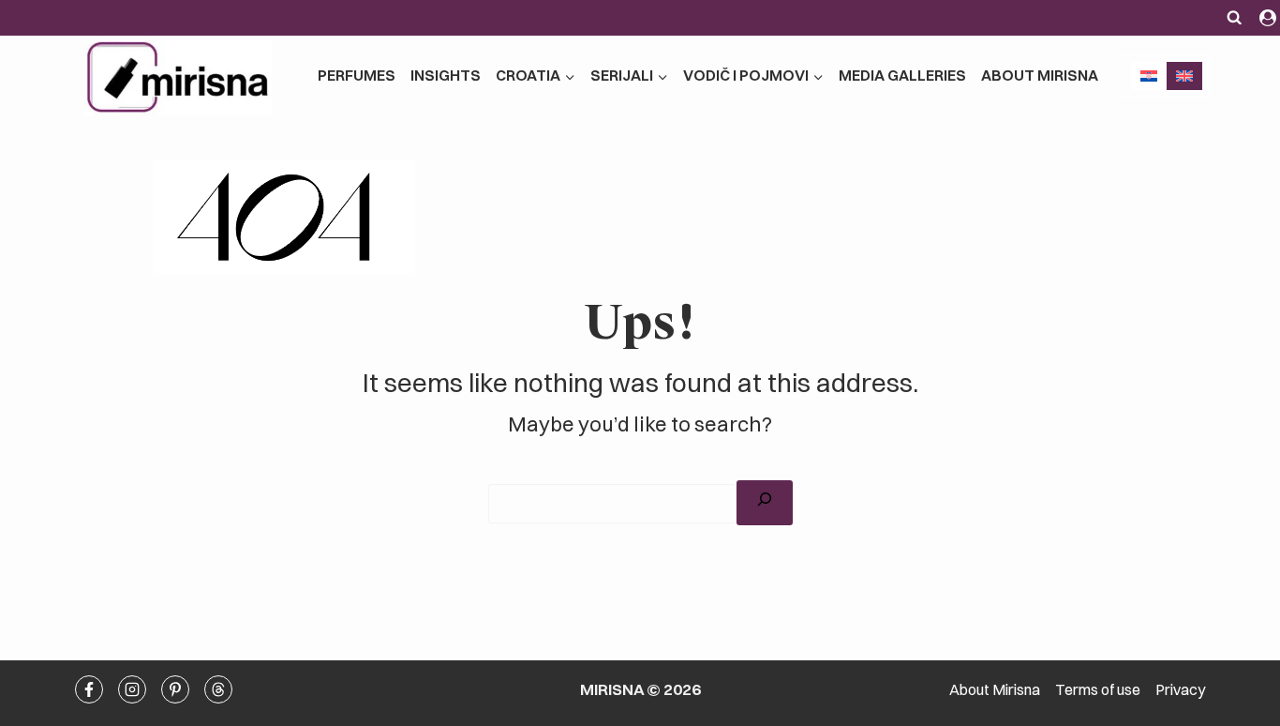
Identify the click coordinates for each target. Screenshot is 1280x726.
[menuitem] (1149, 76)
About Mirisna (1039, 75)
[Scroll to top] (1187, 464)
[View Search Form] (1235, 18)
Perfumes (356, 75)
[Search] (765, 502)
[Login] (1267, 18)
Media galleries (902, 75)
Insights (445, 75)
